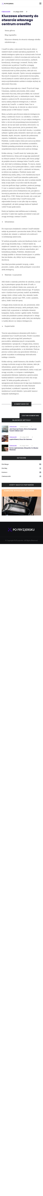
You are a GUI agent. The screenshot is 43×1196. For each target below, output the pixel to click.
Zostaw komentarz (30, 416)
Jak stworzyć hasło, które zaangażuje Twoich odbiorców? (23, 430)
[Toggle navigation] (40, 3)
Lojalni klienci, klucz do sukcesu (20, 439)
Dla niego (5, 464)
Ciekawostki (6, 12)
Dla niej (4, 468)
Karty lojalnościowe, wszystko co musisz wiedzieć (23, 449)
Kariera (4, 472)
